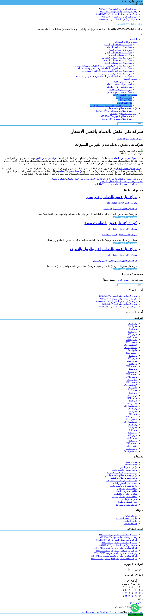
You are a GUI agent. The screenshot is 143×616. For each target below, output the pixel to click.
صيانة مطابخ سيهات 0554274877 (117, 119)
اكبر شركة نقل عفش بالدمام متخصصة (110, 223)
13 (126, 590)
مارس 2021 (132, 398)
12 (129, 590)
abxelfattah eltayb (115, 203)
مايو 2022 (133, 369)
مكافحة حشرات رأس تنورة (124, 496)
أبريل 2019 (132, 432)
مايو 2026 (133, 329)
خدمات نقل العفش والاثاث (125, 95)
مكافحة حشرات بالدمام (126, 491)
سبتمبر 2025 (131, 342)
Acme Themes (136, 612)
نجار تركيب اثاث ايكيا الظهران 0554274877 (118, 9)
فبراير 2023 (132, 361)
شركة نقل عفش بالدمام (78, 179)
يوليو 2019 (132, 424)
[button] (135, 608)
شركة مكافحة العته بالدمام (119, 47)
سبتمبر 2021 (131, 382)
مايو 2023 (133, 355)
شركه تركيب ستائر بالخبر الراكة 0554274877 (116, 14)
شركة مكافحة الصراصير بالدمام (117, 73)
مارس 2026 (132, 334)
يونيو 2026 (132, 326)
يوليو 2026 (132, 323)
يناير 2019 (133, 440)
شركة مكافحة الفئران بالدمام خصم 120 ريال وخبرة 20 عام (105, 68)
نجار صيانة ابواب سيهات (126, 504)
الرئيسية (133, 39)
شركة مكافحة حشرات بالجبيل (118, 63)
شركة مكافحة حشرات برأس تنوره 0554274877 (115, 548)
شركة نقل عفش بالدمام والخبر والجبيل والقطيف (103, 249)
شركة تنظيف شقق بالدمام (119, 92)
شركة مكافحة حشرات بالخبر (118, 52)
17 (136, 593)
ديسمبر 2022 (131, 366)
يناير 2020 (133, 414)
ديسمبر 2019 (131, 416)
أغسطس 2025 (130, 345)
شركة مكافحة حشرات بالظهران (117, 58)
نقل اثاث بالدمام (124, 103)
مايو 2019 (133, 430)
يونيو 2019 (132, 427)
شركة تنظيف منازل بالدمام (119, 87)
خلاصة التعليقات (129, 521)
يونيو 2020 (132, 411)
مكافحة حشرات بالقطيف (125, 494)
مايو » (131, 602)
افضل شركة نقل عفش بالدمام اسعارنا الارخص (121, 181)
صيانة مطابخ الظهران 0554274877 (116, 116)
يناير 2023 (133, 363)
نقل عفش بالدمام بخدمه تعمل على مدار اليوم (111, 105)
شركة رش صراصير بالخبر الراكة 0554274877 (116, 550)
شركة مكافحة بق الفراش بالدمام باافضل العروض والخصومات (103, 66)
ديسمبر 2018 (131, 443)
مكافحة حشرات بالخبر (127, 488)
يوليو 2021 (132, 387)
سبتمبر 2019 (131, 419)
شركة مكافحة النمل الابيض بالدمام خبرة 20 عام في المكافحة (104, 76)
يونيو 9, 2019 (131, 229)
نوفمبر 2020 (131, 403)
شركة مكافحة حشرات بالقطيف (117, 60)
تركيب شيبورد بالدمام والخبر (124, 470)
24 (136, 596)
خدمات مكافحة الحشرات (125, 42)
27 (126, 596)
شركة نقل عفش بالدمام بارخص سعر (111, 197)
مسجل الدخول (122, 280)
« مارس (139, 602)
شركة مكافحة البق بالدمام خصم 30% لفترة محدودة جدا (106, 71)
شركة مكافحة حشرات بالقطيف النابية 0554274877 (114, 558)
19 (129, 593)
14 (122, 590)
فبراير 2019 (132, 438)
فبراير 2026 (132, 337)
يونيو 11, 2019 (130, 203)
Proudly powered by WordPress (95, 612)
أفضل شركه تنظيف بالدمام (119, 84)
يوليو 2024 (132, 350)
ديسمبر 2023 (131, 353)
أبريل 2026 (132, 331)
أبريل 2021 (132, 395)
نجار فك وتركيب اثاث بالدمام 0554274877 (118, 19)
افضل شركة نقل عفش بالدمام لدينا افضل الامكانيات (119, 184)
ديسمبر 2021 (131, 374)
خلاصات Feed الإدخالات (126, 518)
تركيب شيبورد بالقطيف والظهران (122, 472)
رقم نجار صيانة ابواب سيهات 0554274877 (118, 11)
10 (136, 590)
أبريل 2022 (132, 371)
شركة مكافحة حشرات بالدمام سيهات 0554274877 (114, 556)
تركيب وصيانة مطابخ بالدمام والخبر (121, 108)
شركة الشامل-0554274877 (130, 24)
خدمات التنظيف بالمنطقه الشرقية (121, 480)
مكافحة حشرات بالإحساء (120, 55)
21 (122, 593)
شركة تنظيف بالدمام (122, 81)
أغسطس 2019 (130, 422)
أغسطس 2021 (130, 385)
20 (126, 593)
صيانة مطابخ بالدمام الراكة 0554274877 (114, 111)
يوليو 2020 (132, 408)
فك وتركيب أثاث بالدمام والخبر (123, 486)
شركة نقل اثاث (113, 179)
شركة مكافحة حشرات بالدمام (118, 44)
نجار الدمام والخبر (129, 499)
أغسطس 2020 (130, 406)
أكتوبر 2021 (132, 379)
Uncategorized (131, 462)
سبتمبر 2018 (131, 448)
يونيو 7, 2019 (131, 255)
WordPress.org (130, 523)
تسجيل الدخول (130, 516)
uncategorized (131, 464)
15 (141, 593)
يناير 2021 (133, 401)
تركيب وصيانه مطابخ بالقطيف (123, 113)
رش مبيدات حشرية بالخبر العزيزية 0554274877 (115, 553)
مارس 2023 (132, 358)
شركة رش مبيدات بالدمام (120, 50)
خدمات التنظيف (130, 79)
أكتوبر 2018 (132, 446)
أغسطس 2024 (130, 347)
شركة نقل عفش (97, 179)
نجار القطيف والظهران (127, 502)
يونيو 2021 (132, 390)
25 (131, 596)
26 (129, 596)
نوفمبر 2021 (131, 377)
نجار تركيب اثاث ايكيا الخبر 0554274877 (119, 17)
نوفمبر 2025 (131, 339)
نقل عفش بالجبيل (124, 97)
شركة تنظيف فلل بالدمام (120, 89)
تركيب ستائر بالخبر (128, 467)
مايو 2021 (133, 393)
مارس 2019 (132, 435)
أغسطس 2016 (130, 451)
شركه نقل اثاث (125, 100)
